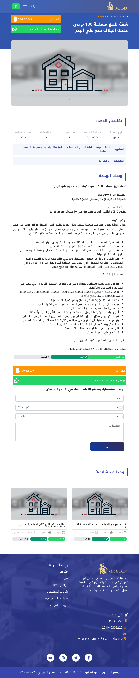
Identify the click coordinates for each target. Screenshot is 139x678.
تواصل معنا (60, 585)
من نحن (63, 578)
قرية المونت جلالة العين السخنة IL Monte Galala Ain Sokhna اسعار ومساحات (65, 150)
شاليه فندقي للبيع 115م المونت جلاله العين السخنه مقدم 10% (42, 525)
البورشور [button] (44, 357)
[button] (69, 99)
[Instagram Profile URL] (63, 658)
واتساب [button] (118, 357)
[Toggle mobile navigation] (25, 6)
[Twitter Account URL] (76, 658)
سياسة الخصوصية (56, 598)
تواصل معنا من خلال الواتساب (44, 29)
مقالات (63, 571)
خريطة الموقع (59, 605)
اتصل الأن (38, 19)
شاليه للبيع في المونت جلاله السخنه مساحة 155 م (101, 525)
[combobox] (119, 407)
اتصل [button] (82, 357)
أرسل (107, 446)
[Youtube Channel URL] (50, 658)
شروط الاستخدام (57, 591)
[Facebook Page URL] (88, 658)
